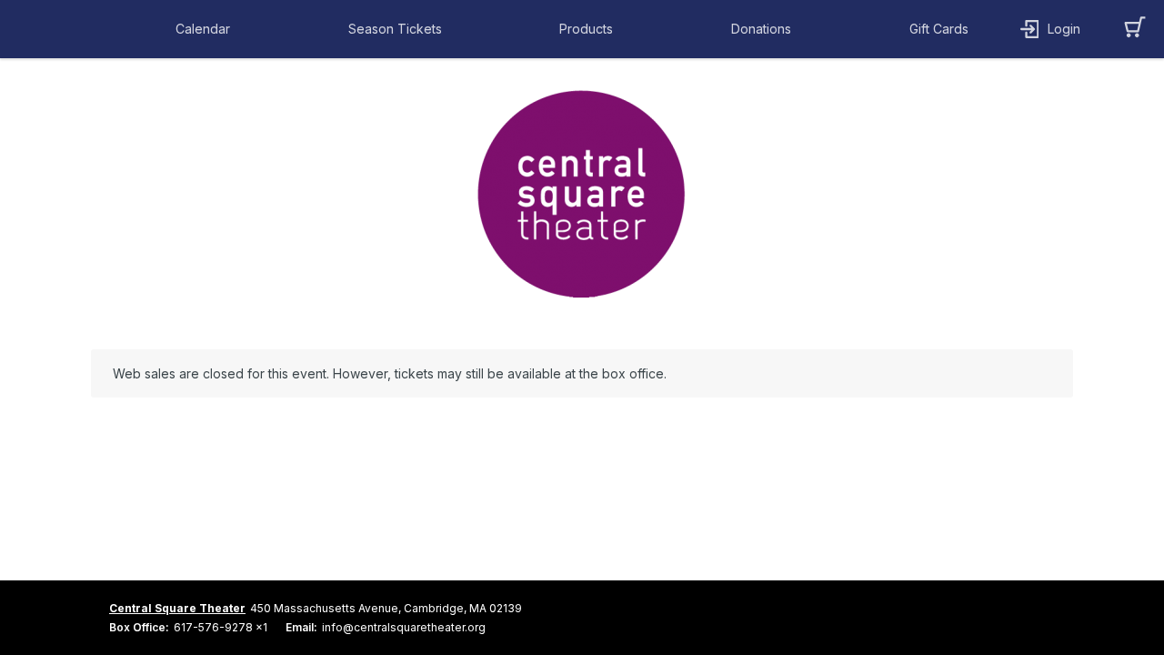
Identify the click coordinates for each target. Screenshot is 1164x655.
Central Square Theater (177, 608)
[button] (207, 29)
